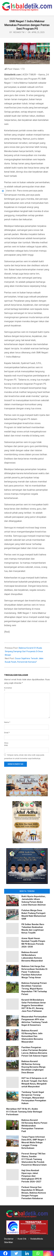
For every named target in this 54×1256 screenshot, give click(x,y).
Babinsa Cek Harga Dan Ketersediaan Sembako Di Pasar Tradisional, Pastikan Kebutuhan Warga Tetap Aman (34, 972)
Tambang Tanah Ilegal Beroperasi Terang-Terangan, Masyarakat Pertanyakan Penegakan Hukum (33, 1098)
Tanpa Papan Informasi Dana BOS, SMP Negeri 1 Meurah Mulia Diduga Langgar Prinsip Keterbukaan (33, 1142)
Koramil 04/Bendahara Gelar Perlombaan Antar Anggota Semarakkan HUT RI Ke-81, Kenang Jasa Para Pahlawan (33, 1005)
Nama (7, 722)
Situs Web (6, 744)
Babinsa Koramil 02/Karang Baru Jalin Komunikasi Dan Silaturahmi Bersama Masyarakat (32, 1036)
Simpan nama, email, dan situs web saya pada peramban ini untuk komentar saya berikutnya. (24, 757)
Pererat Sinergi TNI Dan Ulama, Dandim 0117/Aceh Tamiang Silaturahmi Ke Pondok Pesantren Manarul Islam (34, 1159)
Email (7, 733)
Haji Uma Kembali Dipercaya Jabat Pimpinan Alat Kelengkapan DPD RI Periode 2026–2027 (31, 1176)
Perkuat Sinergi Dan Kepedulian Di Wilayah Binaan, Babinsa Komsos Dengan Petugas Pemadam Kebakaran (33, 1193)
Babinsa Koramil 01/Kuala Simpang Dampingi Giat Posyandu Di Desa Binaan (24, 651)
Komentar (7, 689)
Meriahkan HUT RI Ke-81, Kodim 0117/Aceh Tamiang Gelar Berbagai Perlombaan (24, 1112)
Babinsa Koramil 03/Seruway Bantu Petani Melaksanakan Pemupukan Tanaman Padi (34, 1126)
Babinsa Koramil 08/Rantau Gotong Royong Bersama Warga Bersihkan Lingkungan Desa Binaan (33, 1067)
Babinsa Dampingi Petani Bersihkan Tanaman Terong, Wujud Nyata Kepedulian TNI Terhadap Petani (34, 989)
